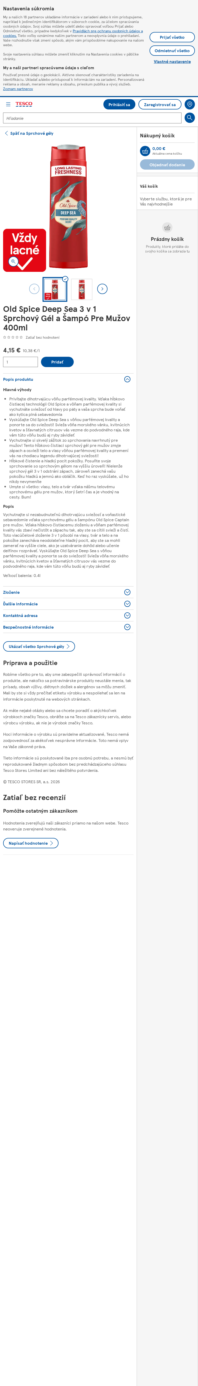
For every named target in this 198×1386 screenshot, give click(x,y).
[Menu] (8, 104)
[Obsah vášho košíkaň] (145, 151)
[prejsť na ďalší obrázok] (102, 289)
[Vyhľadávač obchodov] (190, 104)
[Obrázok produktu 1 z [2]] (68, 206)
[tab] (55, 289)
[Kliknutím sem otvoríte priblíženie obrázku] (13, 261)
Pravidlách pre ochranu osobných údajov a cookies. (73, 33)
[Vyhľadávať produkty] (190, 118)
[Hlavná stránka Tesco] (24, 104)
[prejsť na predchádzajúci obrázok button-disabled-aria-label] (34, 289)
